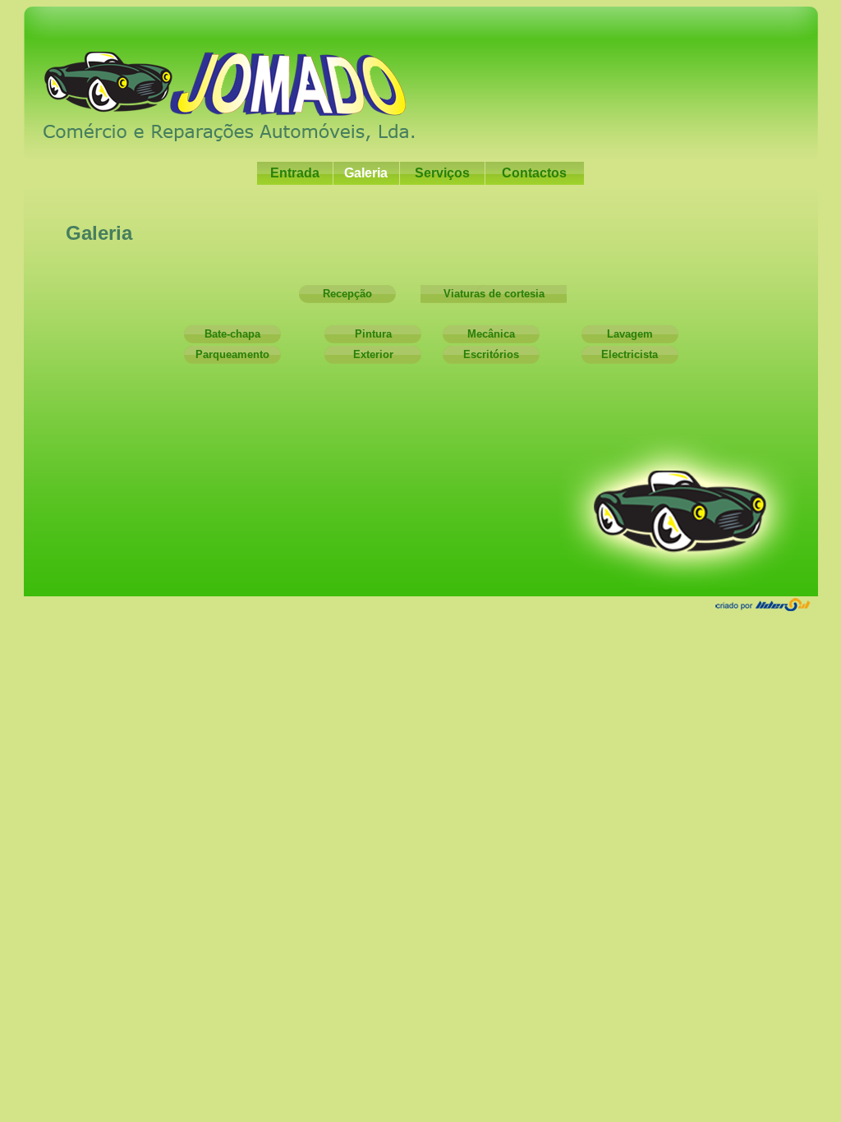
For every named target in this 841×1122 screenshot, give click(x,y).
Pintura (373, 334)
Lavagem (630, 334)
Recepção (347, 293)
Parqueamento (232, 354)
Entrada (294, 173)
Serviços (442, 173)
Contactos (534, 173)
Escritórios (491, 354)
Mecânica (491, 334)
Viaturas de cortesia (494, 293)
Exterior (373, 354)
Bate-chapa (232, 334)
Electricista (629, 354)
